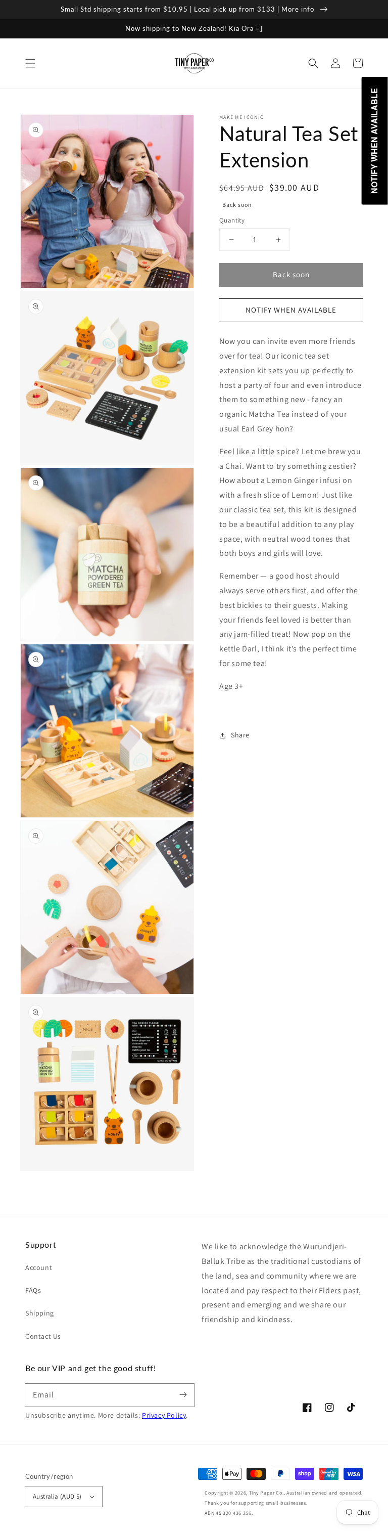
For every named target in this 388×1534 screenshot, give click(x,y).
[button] (30, 63)
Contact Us (43, 1336)
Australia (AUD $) (57, 1496)
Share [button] (240, 734)
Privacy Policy (164, 1415)
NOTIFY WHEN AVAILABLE (291, 310)
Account (38, 1267)
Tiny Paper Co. (266, 1492)
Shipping (39, 1313)
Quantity (232, 220)
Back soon (291, 274)
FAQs (33, 1290)
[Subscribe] (183, 1395)
